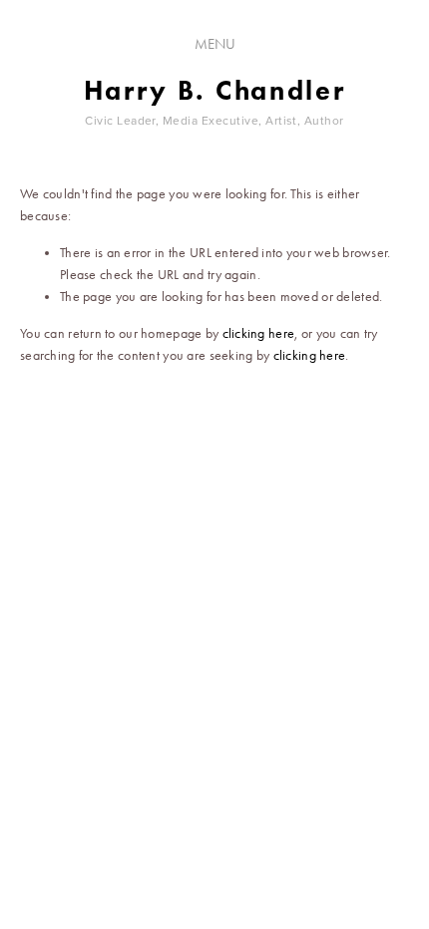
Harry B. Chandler (215, 90)
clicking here (258, 333)
